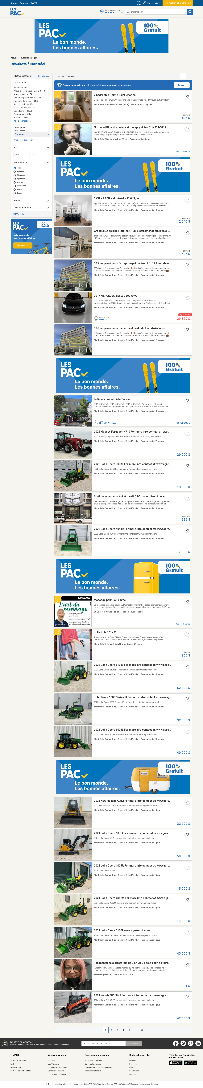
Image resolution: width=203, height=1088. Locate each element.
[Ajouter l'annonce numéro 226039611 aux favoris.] (187, 932)
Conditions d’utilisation (57, 1074)
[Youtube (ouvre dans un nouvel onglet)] (198, 1045)
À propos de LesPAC (18, 1060)
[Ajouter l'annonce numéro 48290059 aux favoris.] (187, 129)
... (135, 1030)
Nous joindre (15, 1067)
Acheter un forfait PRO (93, 1060)
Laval (131, 1067)
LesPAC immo (53, 1064)
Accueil (14, 58)
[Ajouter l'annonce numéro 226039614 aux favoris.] (187, 835)
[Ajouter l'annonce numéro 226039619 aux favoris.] (187, 531)
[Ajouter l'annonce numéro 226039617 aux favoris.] (187, 699)
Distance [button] (71, 76)
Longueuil (133, 1064)
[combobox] (156, 12)
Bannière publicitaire (93, 1071)
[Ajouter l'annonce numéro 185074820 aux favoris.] (187, 498)
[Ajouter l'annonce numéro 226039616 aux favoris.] (187, 732)
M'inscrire (134, 1043)
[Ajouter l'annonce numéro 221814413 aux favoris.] (187, 965)
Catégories (20, 82)
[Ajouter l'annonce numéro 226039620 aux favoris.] (187, 466)
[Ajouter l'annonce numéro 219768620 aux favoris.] (187, 401)
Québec (132, 1060)
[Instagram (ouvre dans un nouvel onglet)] (190, 1045)
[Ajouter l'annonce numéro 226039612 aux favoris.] (187, 900)
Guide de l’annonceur (93, 1064)
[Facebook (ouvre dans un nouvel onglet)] (176, 1045)
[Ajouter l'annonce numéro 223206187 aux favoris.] (187, 330)
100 (141, 1030)
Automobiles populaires (57, 1067)
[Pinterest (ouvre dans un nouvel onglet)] (183, 1045)
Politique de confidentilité (20, 1071)
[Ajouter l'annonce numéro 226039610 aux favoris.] (187, 997)
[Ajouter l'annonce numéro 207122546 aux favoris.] (187, 200)
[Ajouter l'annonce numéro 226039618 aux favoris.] (187, 667)
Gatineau (132, 1074)
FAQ (12, 1064)
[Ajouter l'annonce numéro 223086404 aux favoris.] (187, 233)
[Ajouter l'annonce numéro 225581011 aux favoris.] (187, 602)
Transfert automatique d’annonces (98, 1067)
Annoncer (52, 1060)
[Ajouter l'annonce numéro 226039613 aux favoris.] (187, 868)
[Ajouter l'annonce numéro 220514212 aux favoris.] (187, 97)
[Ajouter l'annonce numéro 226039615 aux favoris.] (187, 803)
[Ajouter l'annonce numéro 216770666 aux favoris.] (187, 265)
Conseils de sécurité (56, 1071)
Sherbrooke (134, 1071)
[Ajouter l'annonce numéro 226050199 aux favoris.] (187, 298)
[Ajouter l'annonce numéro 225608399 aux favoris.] (187, 634)
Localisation (20, 127)
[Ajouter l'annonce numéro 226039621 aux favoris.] (187, 434)
